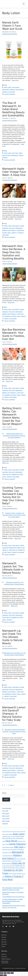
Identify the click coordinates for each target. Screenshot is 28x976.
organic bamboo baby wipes (8, 865)
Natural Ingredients (6, 860)
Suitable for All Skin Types (12, 316)
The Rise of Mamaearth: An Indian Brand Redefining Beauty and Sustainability (13, 109)
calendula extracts (6, 836)
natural (17, 858)
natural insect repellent (16, 860)
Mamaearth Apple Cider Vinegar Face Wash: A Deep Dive (14, 171)
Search (4, 793)
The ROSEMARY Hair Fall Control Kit (13, 896)
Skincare (17, 867)
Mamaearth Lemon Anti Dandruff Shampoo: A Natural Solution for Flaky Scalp (13, 713)
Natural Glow (23, 858)
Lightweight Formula (6, 852)
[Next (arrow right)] (5, 975)
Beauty (11, 834)
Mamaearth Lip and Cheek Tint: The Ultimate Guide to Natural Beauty (12, 637)
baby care (23, 831)
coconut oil (13, 836)
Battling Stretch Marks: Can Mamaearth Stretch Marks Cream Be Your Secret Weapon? (12, 416)
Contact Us (4, 956)
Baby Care (4, 941)
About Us (3, 954)
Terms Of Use (4, 962)
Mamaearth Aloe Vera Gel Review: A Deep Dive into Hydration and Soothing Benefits (13, 252)
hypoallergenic (20, 849)
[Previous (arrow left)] (1, 975)
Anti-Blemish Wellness (16, 831)
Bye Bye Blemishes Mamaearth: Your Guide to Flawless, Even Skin (13, 334)
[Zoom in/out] (1, 973)
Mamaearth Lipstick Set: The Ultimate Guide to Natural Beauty (13, 568)
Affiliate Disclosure (5, 958)
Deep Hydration (20, 836)
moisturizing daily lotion (7, 855)
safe (24, 865)
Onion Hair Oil (6, 474)
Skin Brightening (11, 867)
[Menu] (24, 3)
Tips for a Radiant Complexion (15, 873)
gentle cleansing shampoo (8, 847)
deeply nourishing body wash (9, 838)
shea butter (4, 867)
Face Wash (20, 841)
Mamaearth (5, 89)
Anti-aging (9, 831)
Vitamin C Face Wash (8, 92)
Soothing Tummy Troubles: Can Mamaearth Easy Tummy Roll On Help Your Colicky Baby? (13, 495)
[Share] (8, 973)
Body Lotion (7, 87)
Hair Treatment (13, 849)
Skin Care (3, 939)
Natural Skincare (6, 863)
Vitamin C (14, 232)
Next (12, 785)
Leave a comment (9, 94)
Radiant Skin (18, 865)
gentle (7, 844)
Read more (15, 80)
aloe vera (4, 831)
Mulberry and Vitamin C (17, 89)
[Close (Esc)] (12, 973)
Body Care (4, 934)
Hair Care (15, 153)
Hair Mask (8, 849)
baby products (5, 834)
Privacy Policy (4, 961)
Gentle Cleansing (17, 844)
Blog (5, 85)
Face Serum (15, 87)
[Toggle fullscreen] (5, 973)
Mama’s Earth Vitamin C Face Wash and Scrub (12, 25)
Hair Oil (3, 946)
